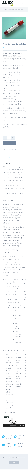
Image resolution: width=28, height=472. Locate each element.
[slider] (13, 425)
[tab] (14, 157)
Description (6, 157)
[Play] (5, 426)
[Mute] (20, 426)
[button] (14, 421)
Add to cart (9, 143)
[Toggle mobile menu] (25, 3)
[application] (14, 421)
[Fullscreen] (23, 426)
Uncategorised (14, 149)
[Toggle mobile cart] (22, 3)
